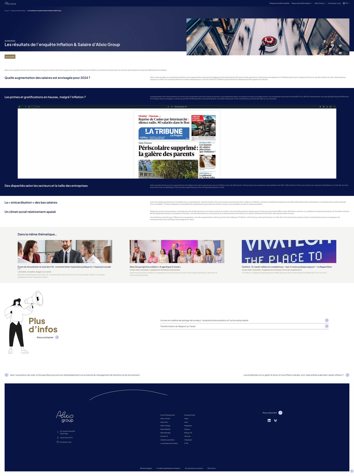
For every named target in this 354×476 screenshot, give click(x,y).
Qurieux (187, 429)
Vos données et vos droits (194, 468)
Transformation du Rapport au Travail (177, 326)
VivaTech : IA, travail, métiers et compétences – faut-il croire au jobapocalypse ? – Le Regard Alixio (287, 267)
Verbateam (188, 440)
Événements (175, 270)
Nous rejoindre (270, 412)
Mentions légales (146, 468)
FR (347, 3)
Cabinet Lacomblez (167, 440)
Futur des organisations (292, 270)
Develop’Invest (189, 415)
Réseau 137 (188, 433)
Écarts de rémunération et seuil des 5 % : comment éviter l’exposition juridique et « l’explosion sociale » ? (64, 268)
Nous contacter (45, 337)
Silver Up (187, 436)
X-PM (186, 443)
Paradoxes (188, 426)
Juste (186, 422)
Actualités (31, 272)
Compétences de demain (159, 270)
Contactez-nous (334, 3)
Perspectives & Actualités (279, 3)
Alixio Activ (164, 422)
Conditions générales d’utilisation (168, 468)
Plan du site (211, 468)
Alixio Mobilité (165, 429)
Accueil (7, 10)
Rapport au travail (43, 272)
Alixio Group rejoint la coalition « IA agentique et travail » (155, 267)
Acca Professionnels (167, 415)
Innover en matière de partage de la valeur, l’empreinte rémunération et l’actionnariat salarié (204, 320)
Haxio (186, 418)
